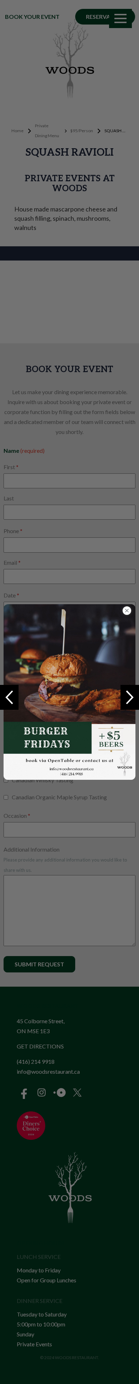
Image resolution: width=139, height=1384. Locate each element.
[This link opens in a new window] (70, 692)
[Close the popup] (127, 610)
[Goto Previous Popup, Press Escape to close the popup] (9, 697)
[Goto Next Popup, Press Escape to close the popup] (129, 697)
